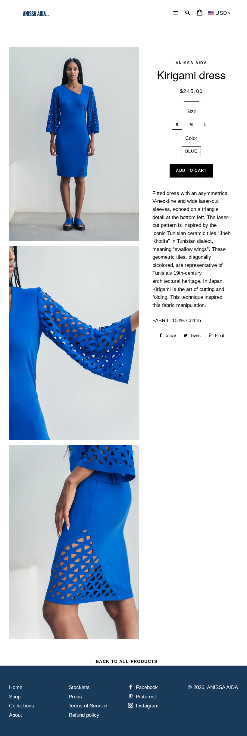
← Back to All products (123, 661)
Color (191, 138)
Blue (191, 151)
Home (15, 687)
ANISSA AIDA (222, 687)
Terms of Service (88, 706)
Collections (21, 706)
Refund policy (84, 715)
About (15, 715)
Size (191, 111)
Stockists (79, 687)
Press (75, 697)
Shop (14, 697)
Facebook (146, 687)
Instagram (146, 706)
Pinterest (145, 697)
